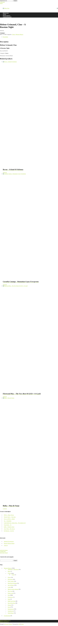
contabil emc (3, 551)
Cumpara (2, 33)
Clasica (13, 34)
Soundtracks (10, 611)
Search (15, 0)
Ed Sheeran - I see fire (9, 530)
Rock (9, 607)
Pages (1, 3)
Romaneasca (10, 609)
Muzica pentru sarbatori (13, 589)
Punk (9, 599)
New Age (10, 591)
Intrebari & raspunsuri (9, 541)
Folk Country (11, 581)
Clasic (13, 574)
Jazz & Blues (11, 585)
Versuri (4, 14)
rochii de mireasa (4, 550)
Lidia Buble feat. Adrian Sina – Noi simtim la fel (15, 523)
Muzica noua (6, 13)
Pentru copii (10, 593)
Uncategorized (7, 615)
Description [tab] (5, 36)
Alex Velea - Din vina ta (9, 528)
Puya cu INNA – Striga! (9, 519)
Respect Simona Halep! (9, 543)
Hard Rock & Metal (12, 583)
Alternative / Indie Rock (13, 569)
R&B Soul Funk (11, 601)
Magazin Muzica (6, 15)
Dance (9, 577)
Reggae (9, 605)
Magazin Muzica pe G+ (5, 620)
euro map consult (4, 552)
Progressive (10, 597)
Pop (9, 595)
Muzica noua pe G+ (4, 621)
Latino (9, 587)
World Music (11, 613)
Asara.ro (6, 545)
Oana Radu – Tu (7, 525)
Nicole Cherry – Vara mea (10, 517)
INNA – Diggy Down (9, 515)
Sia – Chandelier (7, 521)
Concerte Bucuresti (7, 16)
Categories (2, 2)
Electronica (10, 579)
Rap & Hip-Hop (11, 603)
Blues (9, 571)
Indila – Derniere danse (9, 526)
